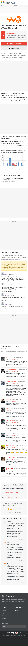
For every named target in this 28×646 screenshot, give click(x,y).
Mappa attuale (15, 48)
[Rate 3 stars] (14, 509)
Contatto (4, 618)
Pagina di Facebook (10, 495)
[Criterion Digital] (14, 633)
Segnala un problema (15, 43)
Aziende (8, 5)
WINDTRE (14, 5)
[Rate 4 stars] (16, 509)
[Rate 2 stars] (11, 509)
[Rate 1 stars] (8, 509)
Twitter (16, 610)
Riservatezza (5, 615)
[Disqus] (14, 290)
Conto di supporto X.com (11, 492)
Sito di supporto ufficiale (11, 497)
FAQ (3, 613)
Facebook (17, 613)
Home (2, 5)
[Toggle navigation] (26, 2)
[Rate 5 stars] (19, 509)
